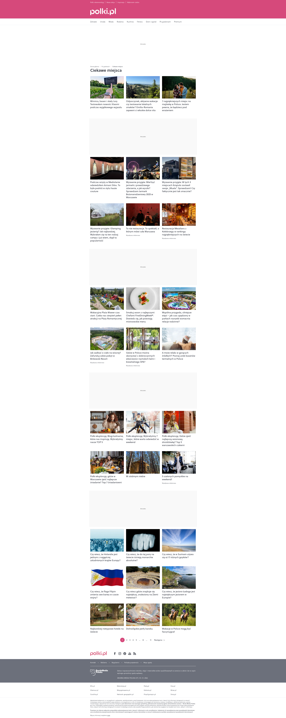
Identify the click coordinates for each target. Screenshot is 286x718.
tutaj (108, 715)
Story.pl (173, 694)
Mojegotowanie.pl (123, 690)
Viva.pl (173, 686)
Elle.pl (92, 686)
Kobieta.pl (147, 690)
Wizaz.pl (173, 690)
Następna (158, 640)
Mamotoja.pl (121, 686)
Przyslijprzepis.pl (150, 694)
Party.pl (146, 686)
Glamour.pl (94, 690)
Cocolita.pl (94, 694)
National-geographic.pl (125, 694)
